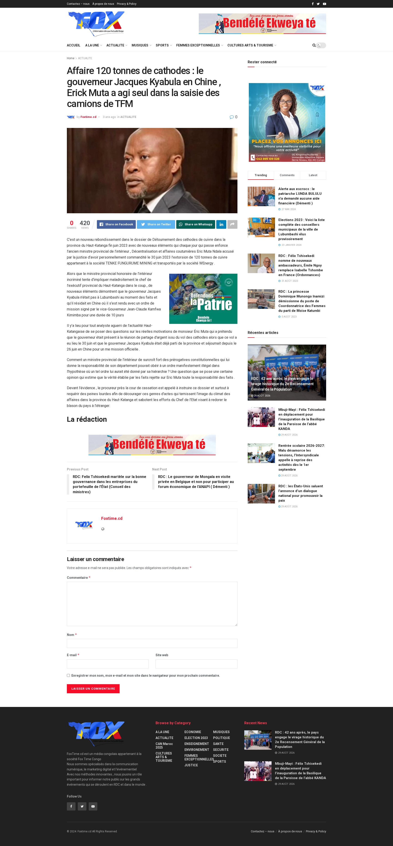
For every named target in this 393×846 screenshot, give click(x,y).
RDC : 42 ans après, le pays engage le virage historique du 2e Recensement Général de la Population (282, 384)
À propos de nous (103, 3)
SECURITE (221, 750)
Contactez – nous (78, 3)
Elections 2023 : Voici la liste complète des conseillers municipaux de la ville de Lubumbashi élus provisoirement (301, 229)
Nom (72, 635)
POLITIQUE (221, 738)
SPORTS (162, 45)
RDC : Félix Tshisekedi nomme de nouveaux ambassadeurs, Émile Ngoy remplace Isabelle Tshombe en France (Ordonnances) (300, 265)
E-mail (73, 655)
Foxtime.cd (88, 117)
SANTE (218, 744)
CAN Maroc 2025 (164, 745)
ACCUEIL (73, 45)
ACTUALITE (115, 45)
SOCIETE (220, 755)
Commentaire (79, 577)
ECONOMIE (192, 732)
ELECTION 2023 (196, 738)
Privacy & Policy (126, 3)
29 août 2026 (261, 395)
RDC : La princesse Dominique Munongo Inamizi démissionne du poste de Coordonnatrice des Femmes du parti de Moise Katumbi (301, 301)
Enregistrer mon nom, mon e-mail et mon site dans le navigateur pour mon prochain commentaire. (145, 675)
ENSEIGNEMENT (196, 744)
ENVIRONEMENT (196, 750)
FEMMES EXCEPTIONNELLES (198, 45)
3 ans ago (109, 117)
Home (70, 58)
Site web (162, 655)
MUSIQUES (140, 45)
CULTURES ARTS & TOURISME (250, 45)
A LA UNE (92, 45)
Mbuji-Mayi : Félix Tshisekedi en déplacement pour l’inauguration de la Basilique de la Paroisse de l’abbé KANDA (301, 419)
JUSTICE (191, 765)
